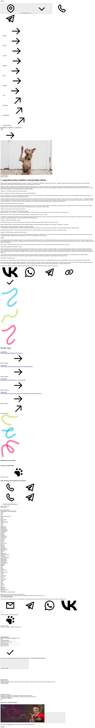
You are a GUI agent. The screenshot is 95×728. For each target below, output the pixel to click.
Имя (1, 639)
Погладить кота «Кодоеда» (6, 697)
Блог (4, 95)
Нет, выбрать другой (12, 511)
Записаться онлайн (5, 636)
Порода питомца (4, 644)
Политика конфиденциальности (10, 504)
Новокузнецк (10, 127)
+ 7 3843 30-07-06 (18, 127)
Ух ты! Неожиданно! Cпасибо (6, 596)
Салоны (5, 55)
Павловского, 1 (4, 127)
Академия (5, 105)
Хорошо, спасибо (4, 683)
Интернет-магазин (7, 125)
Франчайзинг (6, 115)
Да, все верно (3, 511)
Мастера (5, 65)
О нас (4, 75)
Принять (2, 726)
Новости (5, 85)
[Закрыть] (2, 513)
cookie (10, 724)
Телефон (2, 641)
